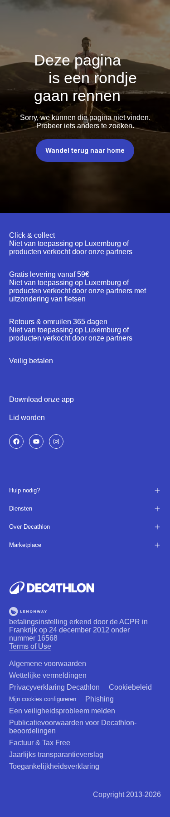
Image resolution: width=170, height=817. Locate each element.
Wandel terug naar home (85, 150)
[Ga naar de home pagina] (51, 587)
